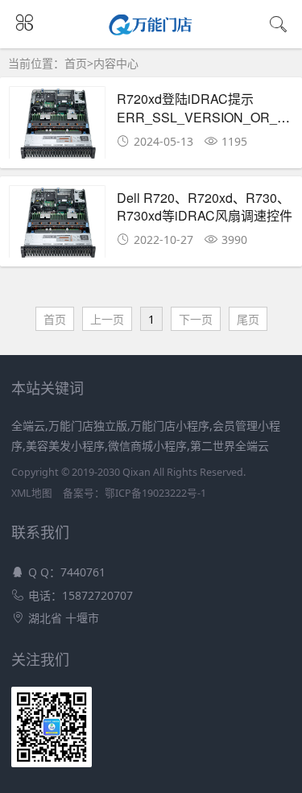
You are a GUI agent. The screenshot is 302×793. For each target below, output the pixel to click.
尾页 (248, 319)
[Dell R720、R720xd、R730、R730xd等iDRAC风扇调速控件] (57, 225)
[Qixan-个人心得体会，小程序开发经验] (151, 31)
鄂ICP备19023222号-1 (155, 493)
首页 (75, 63)
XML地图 (31, 493)
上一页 (107, 319)
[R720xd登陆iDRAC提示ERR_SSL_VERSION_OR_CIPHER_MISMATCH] (57, 126)
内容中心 (116, 63)
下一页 (196, 319)
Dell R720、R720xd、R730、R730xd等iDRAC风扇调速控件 (204, 206)
